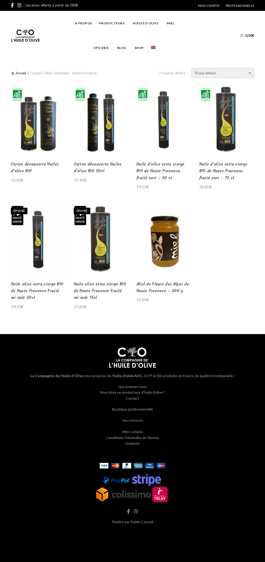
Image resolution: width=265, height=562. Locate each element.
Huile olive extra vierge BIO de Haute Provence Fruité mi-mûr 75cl (100, 291)
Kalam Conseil (141, 522)
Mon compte (209, 6)
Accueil (21, 73)
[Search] (224, 35)
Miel (170, 23)
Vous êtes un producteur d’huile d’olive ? (132, 392)
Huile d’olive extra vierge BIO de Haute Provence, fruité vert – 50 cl (160, 171)
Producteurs (112, 23)
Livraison (133, 443)
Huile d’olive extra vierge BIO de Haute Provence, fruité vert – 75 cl (223, 171)
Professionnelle (240, 6)
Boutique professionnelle (132, 409)
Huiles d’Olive (145, 23)
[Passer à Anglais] (153, 47)
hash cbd (132, 533)
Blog (121, 48)
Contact (132, 398)
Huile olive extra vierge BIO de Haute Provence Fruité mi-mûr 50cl (37, 291)
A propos (83, 23)
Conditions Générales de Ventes (132, 437)
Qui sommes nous (132, 386)
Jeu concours (132, 420)
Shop (139, 48)
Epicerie (101, 48)
